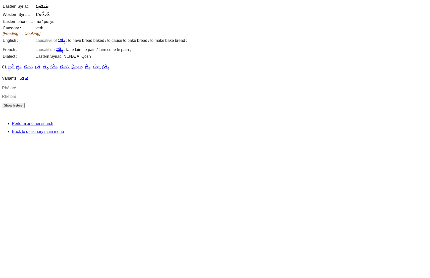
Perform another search (32, 123)
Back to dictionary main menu (38, 131)
